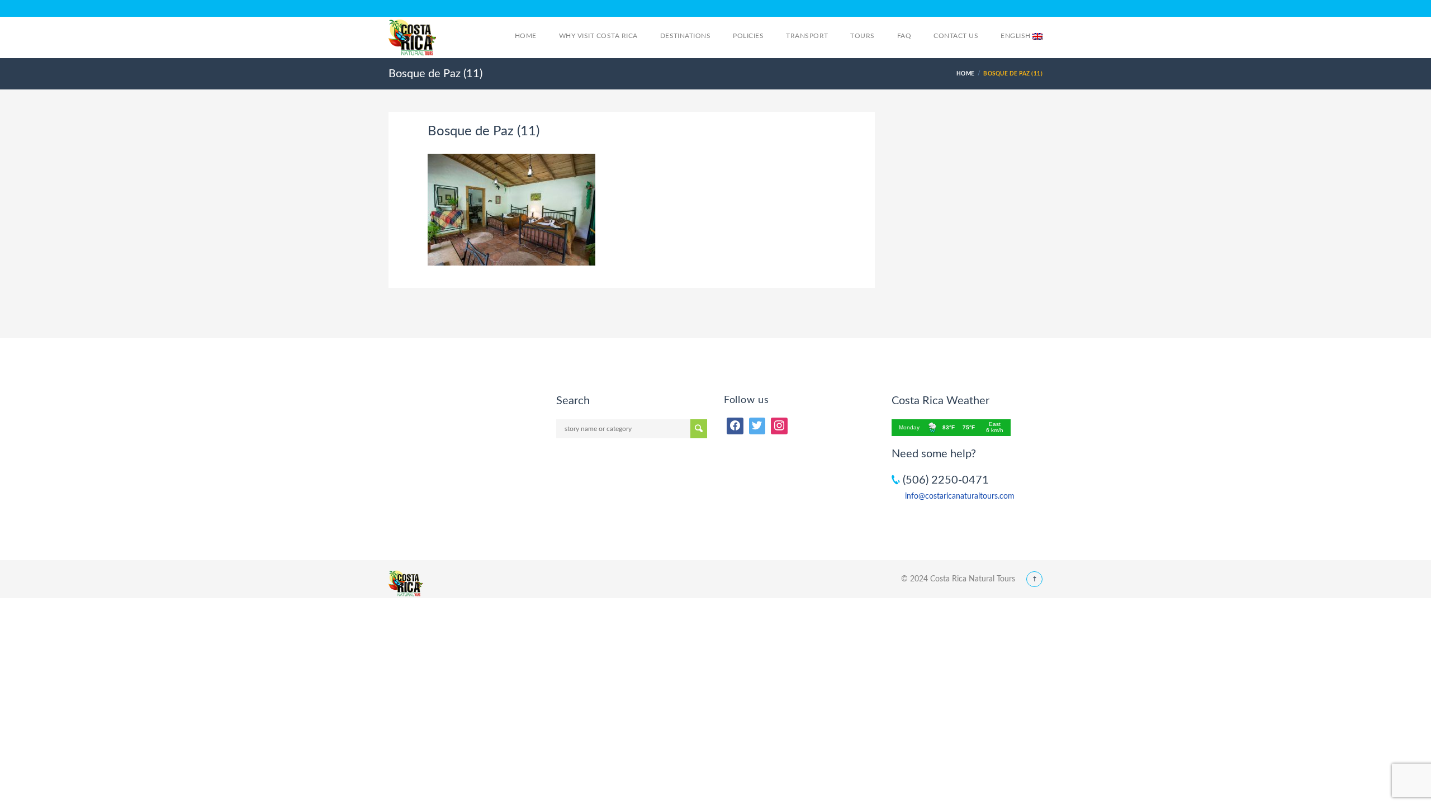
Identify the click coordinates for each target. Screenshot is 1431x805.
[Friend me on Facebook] (735, 426)
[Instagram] (779, 426)
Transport (807, 35)
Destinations (685, 35)
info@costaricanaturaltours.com (960, 496)
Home (526, 35)
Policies (748, 35)
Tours (862, 35)
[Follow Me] (757, 426)
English (1016, 35)
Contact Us (956, 35)
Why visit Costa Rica (598, 35)
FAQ (904, 35)
